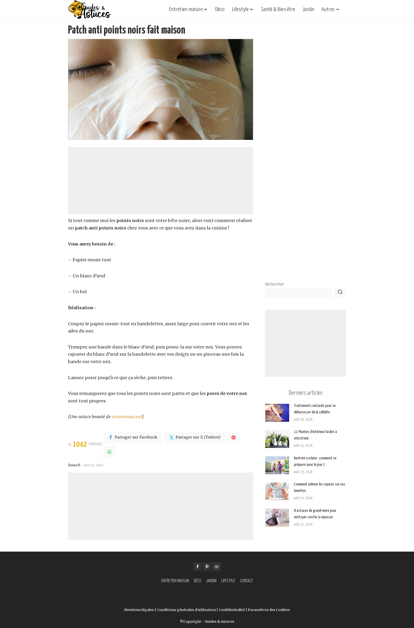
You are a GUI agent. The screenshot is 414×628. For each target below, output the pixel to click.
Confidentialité (232, 610)
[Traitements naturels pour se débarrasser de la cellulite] (277, 413)
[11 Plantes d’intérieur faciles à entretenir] (277, 439)
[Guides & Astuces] (89, 9)
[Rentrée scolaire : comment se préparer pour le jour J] (277, 465)
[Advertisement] (160, 180)
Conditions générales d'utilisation (186, 610)
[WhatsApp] (109, 452)
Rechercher (274, 284)
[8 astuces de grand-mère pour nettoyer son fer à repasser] (277, 518)
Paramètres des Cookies (269, 610)
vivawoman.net (127, 416)
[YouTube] (216, 566)
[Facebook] (197, 566)
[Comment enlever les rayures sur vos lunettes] (277, 491)
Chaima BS (74, 465)
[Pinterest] (234, 437)
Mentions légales (139, 610)
